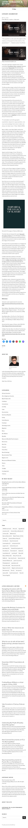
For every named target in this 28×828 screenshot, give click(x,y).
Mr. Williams (5, 433)
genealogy (6, 548)
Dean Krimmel (14, 541)
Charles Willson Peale (14, 538)
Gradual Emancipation (16, 548)
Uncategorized (5, 471)
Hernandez (13, 550)
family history (14, 545)
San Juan (18, 570)
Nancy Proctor (17, 555)
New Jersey (4, 441)
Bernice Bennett (7, 536)
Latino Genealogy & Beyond (11, 586)
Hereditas (6, 550)
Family (3, 417)
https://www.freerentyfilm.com (9, 61)
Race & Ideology (5, 452)
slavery (5, 573)
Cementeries (5, 404)
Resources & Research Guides (9, 460)
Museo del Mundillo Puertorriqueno (10, 439)
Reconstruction (16, 565)
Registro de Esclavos (17, 568)
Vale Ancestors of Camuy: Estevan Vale (11, 512)
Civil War (4, 406)
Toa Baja (4, 468)
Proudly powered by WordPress (8, 824)
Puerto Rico (4, 449)
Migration (4, 428)
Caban (5, 538)
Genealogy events (6, 425)
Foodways (4, 423)
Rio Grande (6, 570)
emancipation (6, 543)
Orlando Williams (7, 560)
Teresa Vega (6, 575)
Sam (12, 570)
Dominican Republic (6, 414)
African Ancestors (6, 393)
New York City (12, 558)
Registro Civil (5, 457)
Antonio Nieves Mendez (17, 531)
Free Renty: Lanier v (12, 66)
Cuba (3, 409)
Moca (3, 431)
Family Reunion (5, 420)
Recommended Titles (7, 455)
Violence (4, 473)
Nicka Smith (11, 68)
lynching (14, 553)
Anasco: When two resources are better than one (13, 493)
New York (4, 444)
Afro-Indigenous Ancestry (8, 396)
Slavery (3, 463)
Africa (15, 528)
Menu (14, 9)
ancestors (6, 531)
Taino (3, 465)
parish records (18, 560)
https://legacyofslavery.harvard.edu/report (11, 326)
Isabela (20, 550)
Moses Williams (7, 555)
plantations (14, 563)
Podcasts (4, 447)
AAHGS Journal (7, 528)
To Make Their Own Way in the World (14, 260)
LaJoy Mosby (6, 553)
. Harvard (19, 66)
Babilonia (13, 533)
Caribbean (4, 401)
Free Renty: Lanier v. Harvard (10, 19)
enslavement (16, 543)
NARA (5, 558)
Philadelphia (6, 563)
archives (5, 533)
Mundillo (4, 436)
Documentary (5, 412)
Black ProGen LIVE (6, 398)
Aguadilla (21, 528)
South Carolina (14, 573)
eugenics (5, 545)
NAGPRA (14, 115)
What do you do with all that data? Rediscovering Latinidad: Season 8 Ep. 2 (13, 643)
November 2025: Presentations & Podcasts (12, 503)
